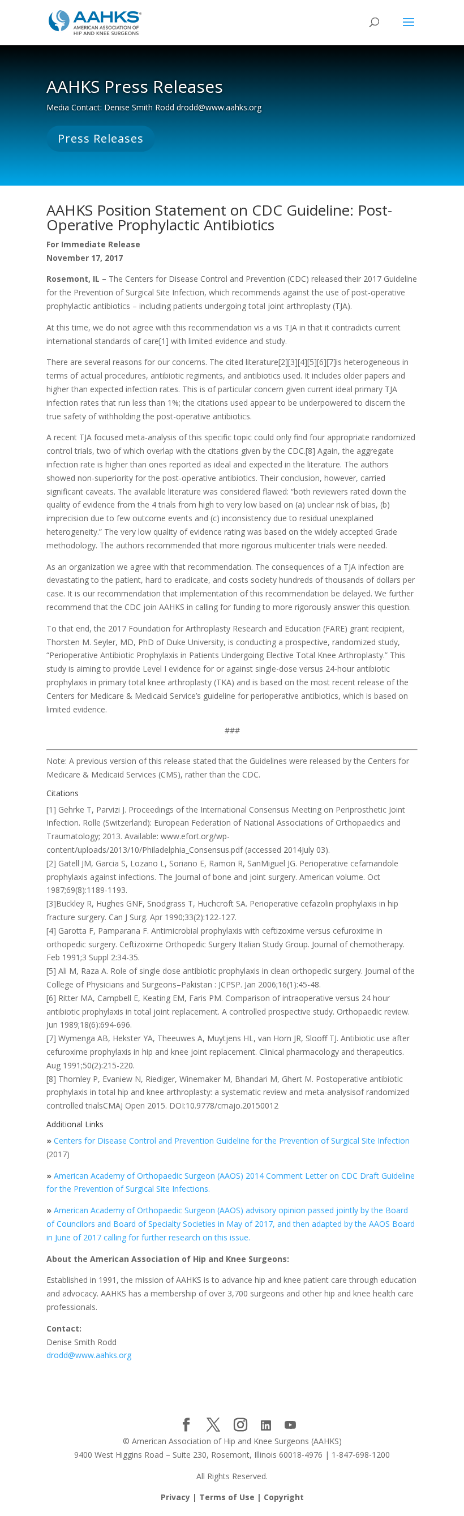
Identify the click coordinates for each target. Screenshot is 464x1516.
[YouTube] (290, 1425)
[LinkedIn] (266, 1425)
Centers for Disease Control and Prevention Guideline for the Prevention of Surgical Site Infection (232, 1140)
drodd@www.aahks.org (88, 1355)
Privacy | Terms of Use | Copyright (232, 1497)
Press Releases (101, 138)
